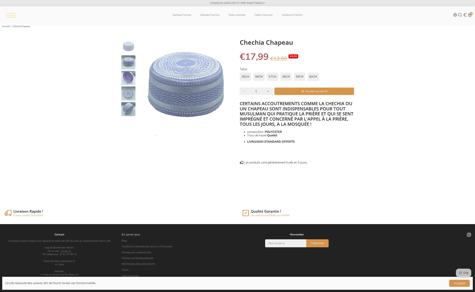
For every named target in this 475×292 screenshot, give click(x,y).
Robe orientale (237, 15)
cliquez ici (66, 251)
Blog (124, 240)
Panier (125, 269)
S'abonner (317, 243)
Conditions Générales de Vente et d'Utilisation (147, 246)
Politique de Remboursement (137, 258)
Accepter (459, 283)
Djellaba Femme (182, 15)
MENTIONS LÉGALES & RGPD (138, 264)
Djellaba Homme (210, 15)
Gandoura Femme (292, 15)
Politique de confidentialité (136, 252)
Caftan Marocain (263, 15)
